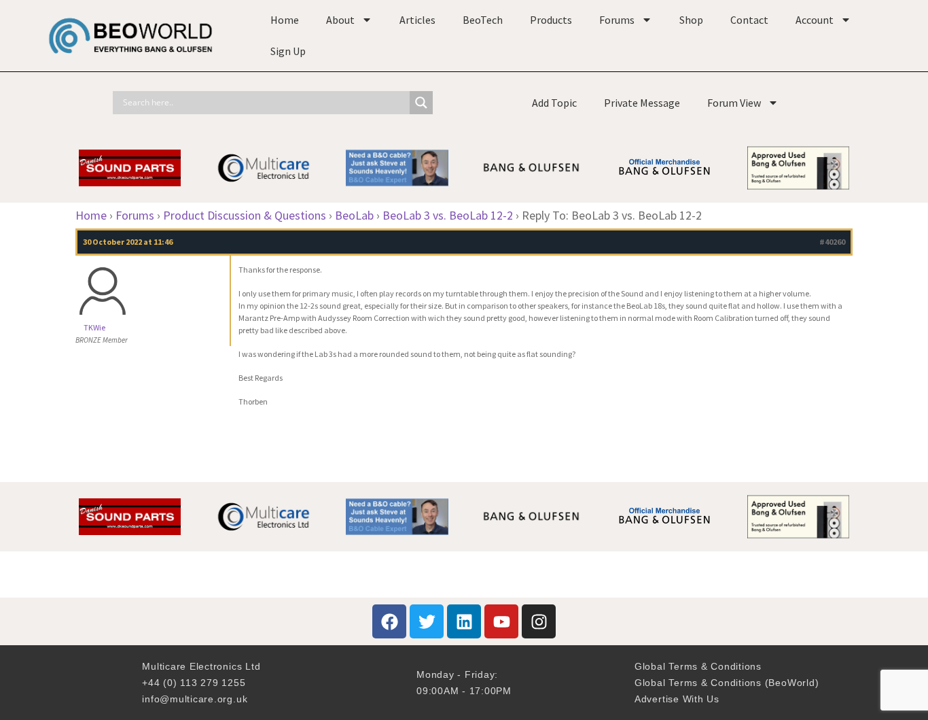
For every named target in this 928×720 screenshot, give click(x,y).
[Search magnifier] (421, 102)
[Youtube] (501, 621)
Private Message (642, 102)
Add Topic (554, 102)
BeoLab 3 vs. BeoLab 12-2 (447, 215)
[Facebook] (389, 621)
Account (815, 20)
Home (284, 20)
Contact (749, 20)
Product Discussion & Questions (244, 215)
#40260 (832, 242)
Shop (691, 20)
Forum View (734, 102)
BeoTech (483, 20)
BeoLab (354, 215)
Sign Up (288, 51)
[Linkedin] (464, 621)
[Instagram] (539, 621)
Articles (417, 20)
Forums (617, 20)
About (340, 20)
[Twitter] (427, 621)
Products (551, 20)
